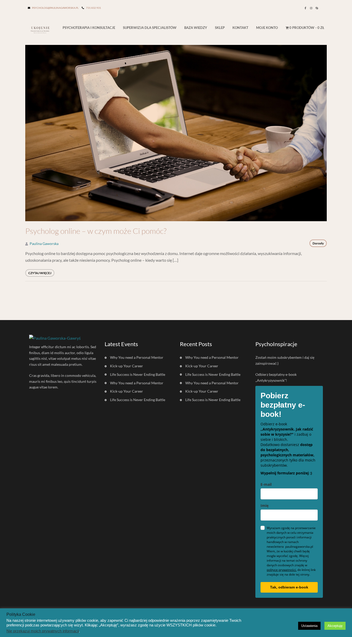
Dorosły (318, 243)
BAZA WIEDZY (195, 28)
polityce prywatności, (282, 570)
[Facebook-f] (305, 8)
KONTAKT (240, 28)
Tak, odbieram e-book (289, 587)
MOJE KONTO (267, 28)
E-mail (266, 484)
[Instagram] (311, 8)
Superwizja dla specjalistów (150, 28)
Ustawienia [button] (309, 626)
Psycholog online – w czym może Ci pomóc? (95, 231)
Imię (265, 505)
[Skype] (316, 8)
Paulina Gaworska (44, 243)
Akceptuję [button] (335, 626)
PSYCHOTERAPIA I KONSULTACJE (89, 28)
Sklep (220, 28)
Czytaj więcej (39, 273)
